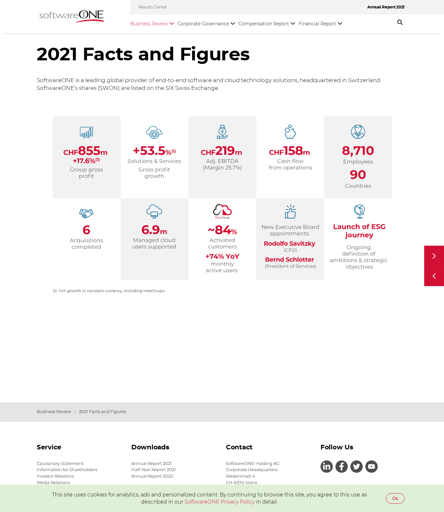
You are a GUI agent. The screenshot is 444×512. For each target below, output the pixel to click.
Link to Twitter (356, 466)
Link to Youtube (371, 466)
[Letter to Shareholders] (434, 276)
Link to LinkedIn (326, 466)
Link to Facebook (341, 466)
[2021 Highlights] (434, 256)
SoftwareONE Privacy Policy (220, 502)
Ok (395, 498)
